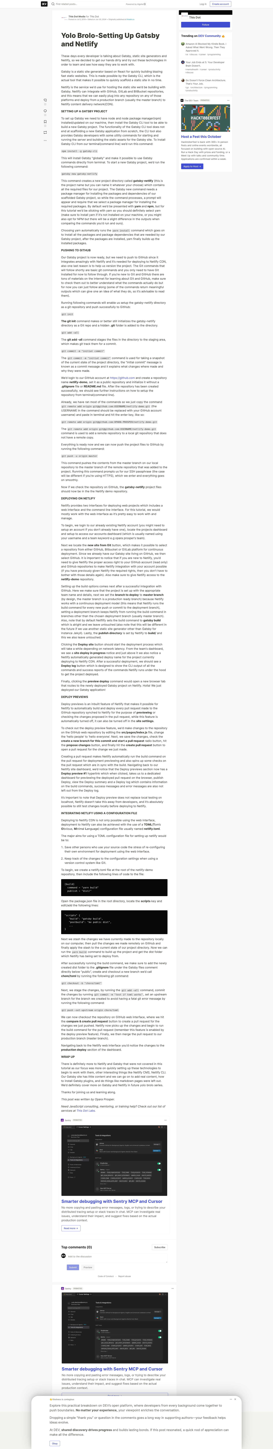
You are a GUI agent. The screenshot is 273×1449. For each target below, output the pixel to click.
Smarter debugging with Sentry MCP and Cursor (111, 1201)
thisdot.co (130, 19)
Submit (73, 1267)
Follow (205, 24)
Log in (203, 4)
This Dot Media (77, 16)
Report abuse (124, 1276)
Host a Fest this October (201, 137)
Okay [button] (55, 1443)
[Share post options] (45, 140)
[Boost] (45, 132)
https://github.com (122, 378)
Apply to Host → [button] (192, 166)
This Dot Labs (85, 1110)
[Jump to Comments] (45, 112)
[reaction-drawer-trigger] (45, 101)
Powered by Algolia (135, 4)
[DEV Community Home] (44, 4)
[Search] (53, 4)
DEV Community (209, 36)
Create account (220, 4)
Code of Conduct (106, 1276)
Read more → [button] (71, 1228)
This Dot (94, 16)
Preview (88, 1267)
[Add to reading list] (45, 123)
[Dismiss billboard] (235, 1399)
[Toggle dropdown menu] (165, 1120)
